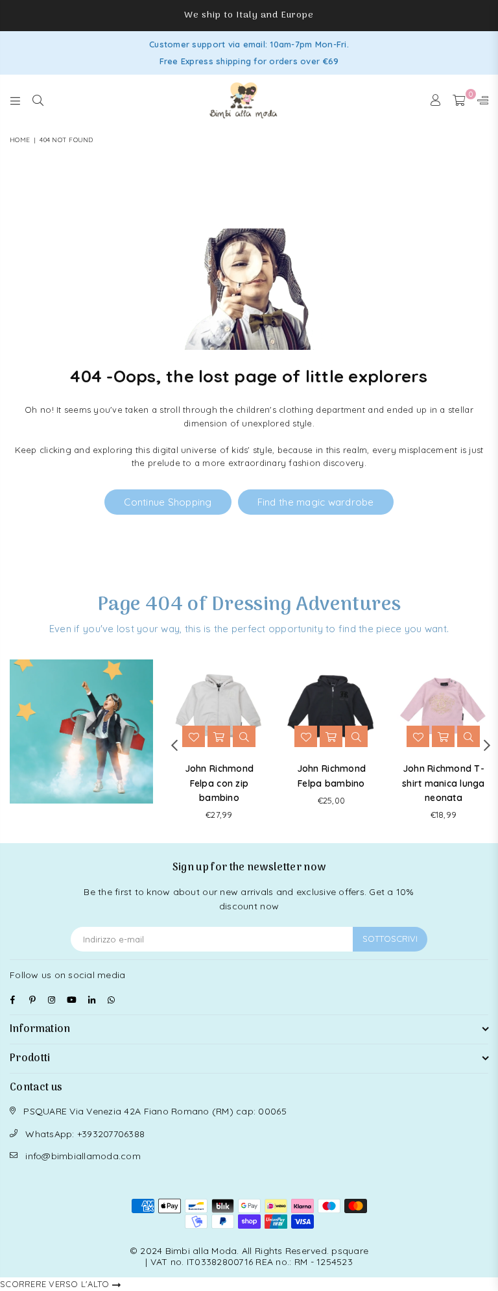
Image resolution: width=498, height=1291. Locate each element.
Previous (174, 744)
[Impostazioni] (479, 100)
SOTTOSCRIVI (390, 938)
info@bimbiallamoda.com (83, 1156)
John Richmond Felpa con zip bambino (219, 783)
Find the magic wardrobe (315, 502)
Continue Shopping (167, 502)
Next (486, 744)
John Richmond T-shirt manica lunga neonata (443, 783)
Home (20, 140)
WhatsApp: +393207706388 (85, 1134)
